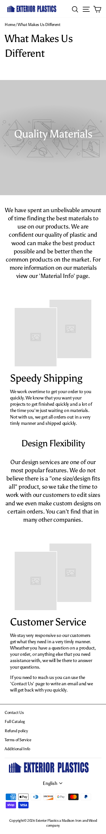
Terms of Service (18, 739)
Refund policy (16, 730)
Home (10, 24)
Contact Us (14, 712)
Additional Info (17, 748)
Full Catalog (15, 721)
